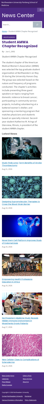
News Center (18, 15)
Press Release (6, 382)
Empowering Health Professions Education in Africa (17, 280)
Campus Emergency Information (12, 400)
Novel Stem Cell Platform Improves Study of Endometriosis (22, 241)
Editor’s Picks (27, 376)
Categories (5, 379)
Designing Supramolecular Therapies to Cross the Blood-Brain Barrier (21, 203)
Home (4, 31)
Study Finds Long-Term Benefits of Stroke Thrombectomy (22, 164)
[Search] (37, 25)
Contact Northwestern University (12, 396)
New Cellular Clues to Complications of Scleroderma (20, 361)
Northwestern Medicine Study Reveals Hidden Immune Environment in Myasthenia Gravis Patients (20, 321)
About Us (26, 382)
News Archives (27, 379)
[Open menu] (40, 9)
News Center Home (8, 376)
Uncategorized (9, 37)
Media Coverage (7, 385)
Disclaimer (28, 396)
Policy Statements (30, 400)
